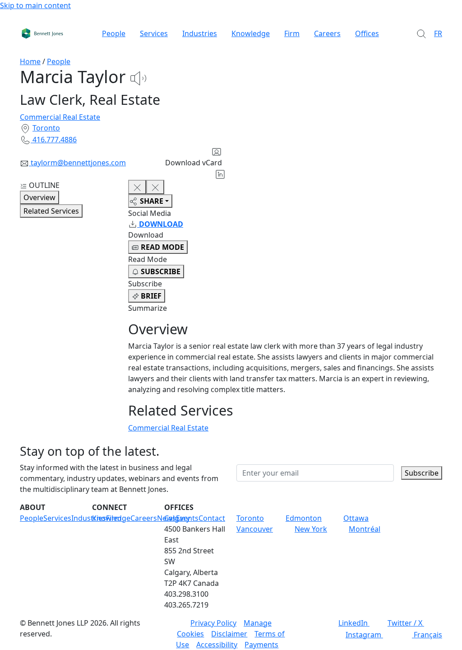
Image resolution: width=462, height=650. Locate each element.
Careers (327, 33)
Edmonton (304, 518)
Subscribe (422, 473)
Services (154, 33)
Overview (39, 197)
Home (30, 61)
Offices (367, 33)
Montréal (364, 529)
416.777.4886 (54, 140)
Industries (199, 33)
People (113, 33)
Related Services (51, 211)
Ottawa (356, 518)
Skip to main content (35, 5)
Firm (292, 33)
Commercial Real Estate (60, 117)
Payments (261, 645)
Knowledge (250, 33)
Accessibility (216, 645)
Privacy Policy (213, 623)
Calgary (177, 518)
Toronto (46, 128)
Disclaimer (229, 634)
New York (311, 529)
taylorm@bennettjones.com (78, 163)
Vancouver (254, 529)
